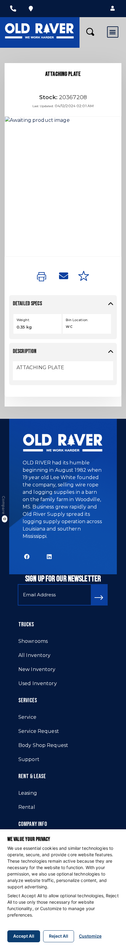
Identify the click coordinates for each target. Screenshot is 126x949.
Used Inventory (37, 683)
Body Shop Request (43, 745)
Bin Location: (77, 320)
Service (27, 717)
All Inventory (34, 655)
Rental (26, 807)
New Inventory (37, 669)
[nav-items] (13, 9)
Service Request (38, 731)
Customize (90, 936)
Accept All (23, 936)
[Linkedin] (49, 556)
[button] (112, 8)
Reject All (58, 936)
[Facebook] (27, 556)
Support (28, 759)
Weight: (23, 320)
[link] (43, 277)
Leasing (27, 793)
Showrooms (33, 641)
